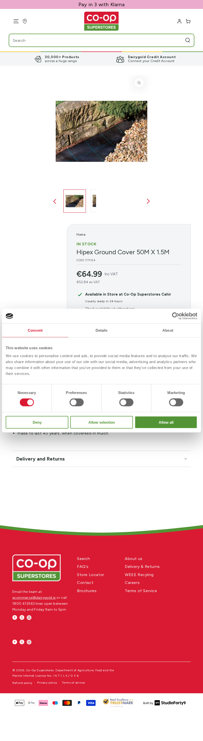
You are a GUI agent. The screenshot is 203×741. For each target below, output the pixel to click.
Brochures (87, 590)
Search (83, 558)
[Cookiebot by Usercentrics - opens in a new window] (175, 316)
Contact (85, 582)
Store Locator (90, 574)
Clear (177, 40)
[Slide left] (55, 201)
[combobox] (91, 40)
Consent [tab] (35, 330)
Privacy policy (47, 682)
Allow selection (101, 422)
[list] (101, 59)
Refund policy (22, 683)
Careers (132, 582)
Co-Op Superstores (40, 670)
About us (134, 558)
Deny (37, 422)
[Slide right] (148, 201)
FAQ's (83, 566)
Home (80, 234)
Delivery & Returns (142, 566)
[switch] (77, 402)
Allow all (166, 422)
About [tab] (167, 330)
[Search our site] (187, 40)
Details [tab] (102, 330)
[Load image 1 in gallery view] (74, 201)
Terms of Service (141, 590)
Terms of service (73, 682)
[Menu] (14, 21)
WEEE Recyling (139, 574)
